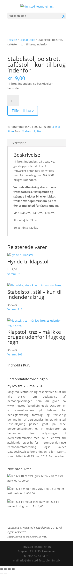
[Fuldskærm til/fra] (5, 569)
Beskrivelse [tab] (18, 143)
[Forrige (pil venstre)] (1, 573)
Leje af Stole (27, 40)
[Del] (9, 569)
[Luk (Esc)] (13, 569)
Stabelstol (28, 131)
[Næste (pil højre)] (5, 573)
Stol (39, 131)
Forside (12, 40)
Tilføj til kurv (23, 110)
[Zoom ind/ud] (1, 569)
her (62, 456)
